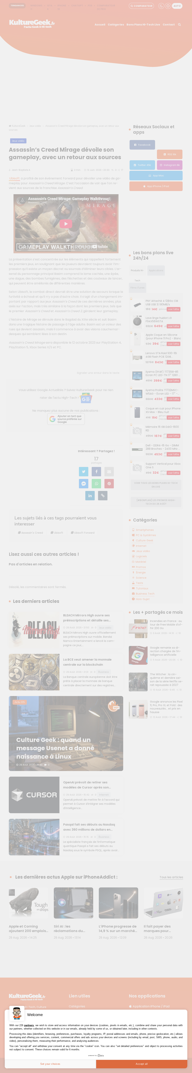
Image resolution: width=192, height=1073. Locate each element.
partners (29, 1025)
